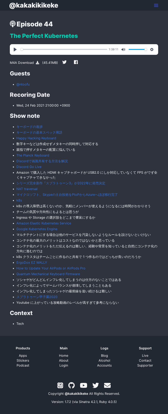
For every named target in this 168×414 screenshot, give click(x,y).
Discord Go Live (28, 167)
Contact (145, 360)
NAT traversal (26, 189)
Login (63, 365)
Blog (104, 355)
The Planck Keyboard (32, 155)
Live (145, 355)
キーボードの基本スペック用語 (39, 132)
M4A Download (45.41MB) (34, 63)
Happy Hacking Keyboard (36, 138)
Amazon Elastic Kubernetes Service (43, 223)
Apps (23, 355)
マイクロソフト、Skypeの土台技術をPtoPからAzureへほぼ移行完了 (67, 194)
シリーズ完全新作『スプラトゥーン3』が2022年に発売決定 (60, 183)
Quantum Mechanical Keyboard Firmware (48, 274)
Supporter (145, 365)
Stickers (23, 360)
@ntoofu (23, 84)
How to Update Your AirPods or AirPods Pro (50, 268)
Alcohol (104, 360)
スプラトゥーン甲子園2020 (36, 297)
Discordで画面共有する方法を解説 (42, 161)
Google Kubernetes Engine (36, 229)
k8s (19, 200)
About (63, 360)
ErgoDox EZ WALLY (31, 262)
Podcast (23, 365)
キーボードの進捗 (29, 127)
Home (63, 355)
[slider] (63, 49)
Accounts (104, 365)
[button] (156, 5)
